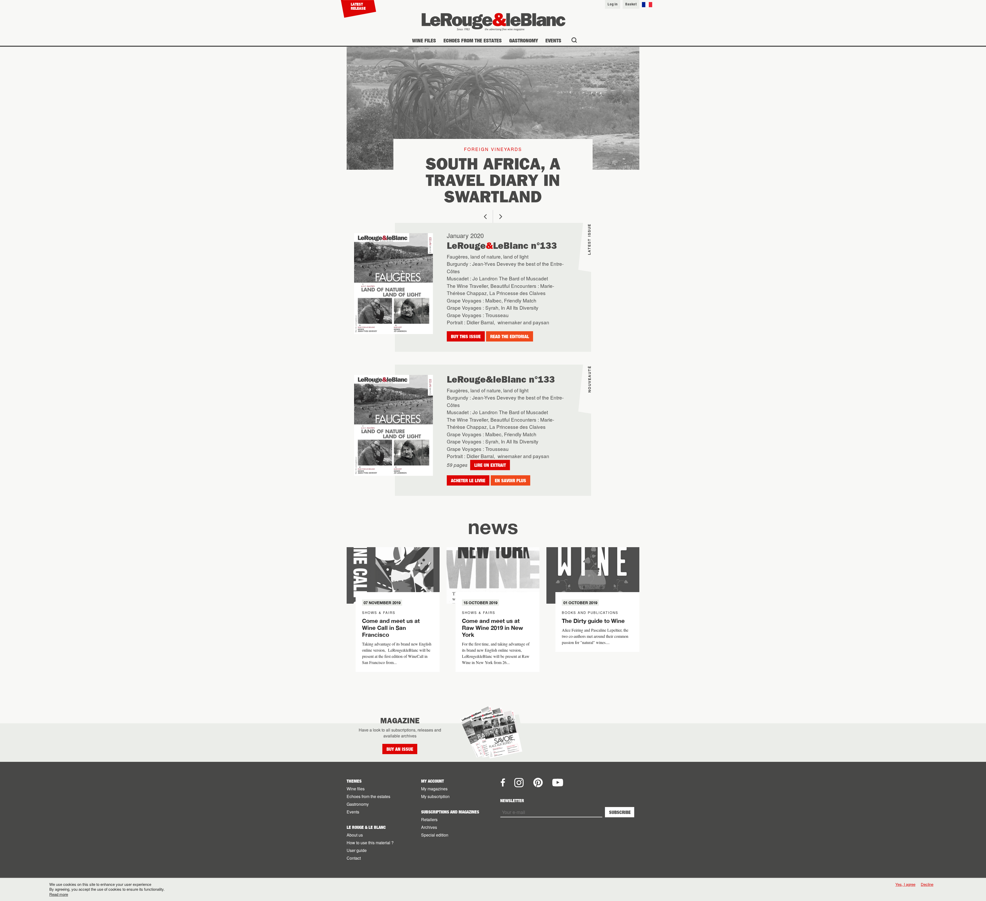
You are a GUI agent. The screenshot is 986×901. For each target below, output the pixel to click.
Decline (927, 884)
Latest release (358, 6)
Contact (354, 858)
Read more (58, 894)
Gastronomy (523, 40)
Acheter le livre (468, 480)
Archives (429, 827)
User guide (357, 850)
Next (500, 216)
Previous (485, 216)
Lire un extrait (490, 465)
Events (553, 40)
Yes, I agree (905, 884)
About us (355, 835)
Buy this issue (466, 336)
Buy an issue (399, 749)
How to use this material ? (370, 843)
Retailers (429, 819)
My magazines (434, 789)
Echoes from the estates (472, 40)
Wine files (424, 40)
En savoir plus (510, 480)
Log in (613, 4)
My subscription (435, 796)
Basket (631, 4)
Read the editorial (509, 336)
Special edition (434, 835)
